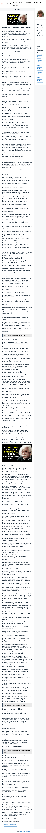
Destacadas (28, 2)
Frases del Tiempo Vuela (10, 824)
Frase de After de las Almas (10, 826)
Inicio (15, 2)
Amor (20, 2)
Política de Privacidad (24, 831)
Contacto (16, 5)
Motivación (37, 2)
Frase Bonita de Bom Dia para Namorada (40, 67)
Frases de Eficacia (39, 61)
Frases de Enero (39, 73)
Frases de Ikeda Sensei (39, 56)
